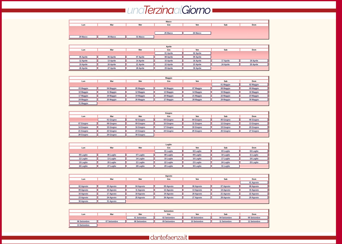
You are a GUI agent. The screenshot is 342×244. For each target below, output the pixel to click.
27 (112, 68)
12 (83, 61)
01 (169, 53)
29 (83, 37)
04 (111, 88)
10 (83, 92)
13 (112, 61)
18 (254, 61)
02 (197, 53)
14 (140, 61)
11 (111, 92)
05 (83, 57)
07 (140, 57)
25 (168, 33)
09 (197, 57)
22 (169, 64)
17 (225, 61)
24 (225, 64)
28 (140, 68)
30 (112, 37)
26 (197, 33)
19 (83, 64)
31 (140, 37)
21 (140, 64)
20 (112, 64)
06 (112, 57)
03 (83, 88)
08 (169, 57)
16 (197, 61)
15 (169, 61)
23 (197, 64)
